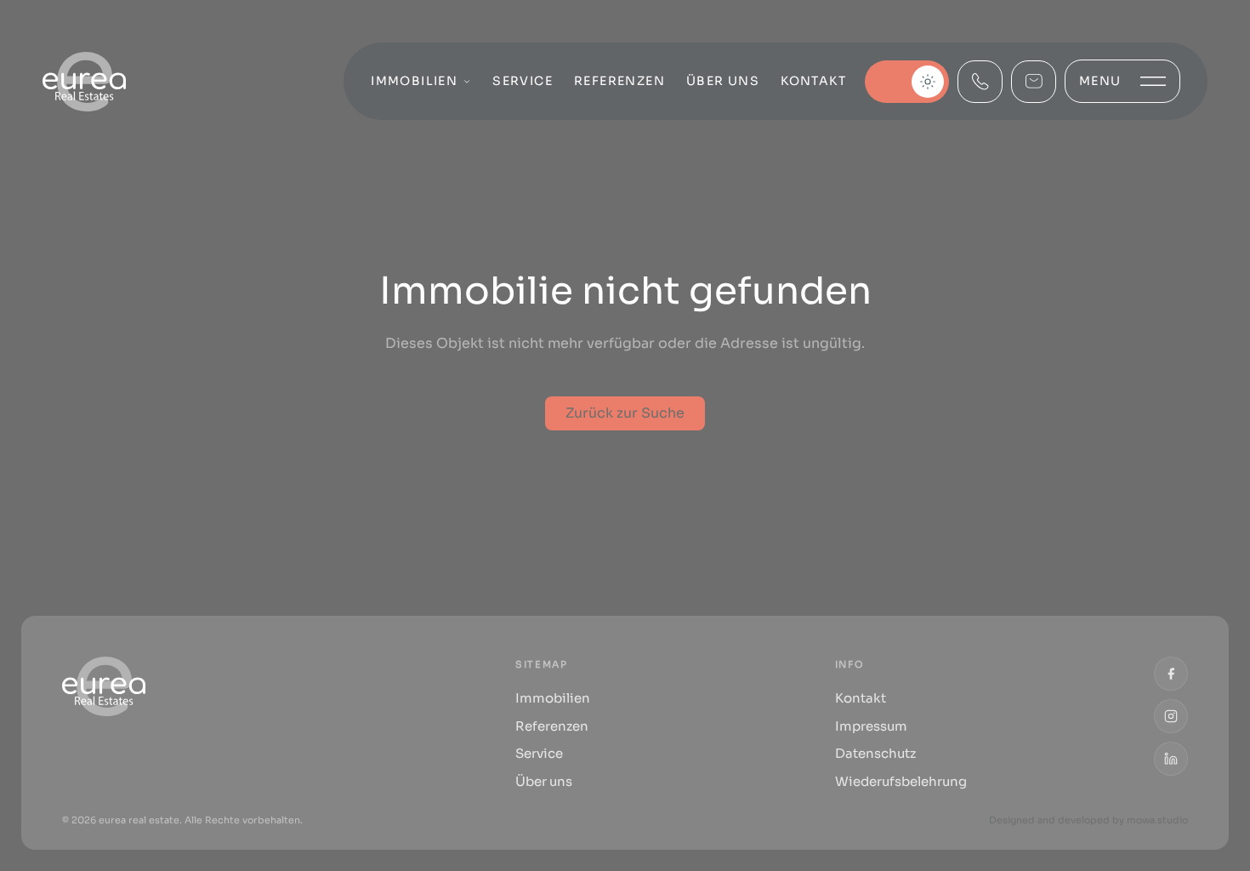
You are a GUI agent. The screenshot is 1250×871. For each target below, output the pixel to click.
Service (522, 80)
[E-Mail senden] (1033, 81)
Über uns (722, 80)
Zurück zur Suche (625, 413)
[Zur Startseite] (84, 81)
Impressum (871, 726)
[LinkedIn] (1171, 759)
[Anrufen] (980, 81)
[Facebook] (1171, 674)
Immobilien (414, 80)
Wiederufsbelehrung (901, 781)
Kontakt (813, 80)
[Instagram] (1171, 716)
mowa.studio (1157, 820)
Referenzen (619, 80)
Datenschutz (875, 753)
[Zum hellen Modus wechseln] (907, 81)
